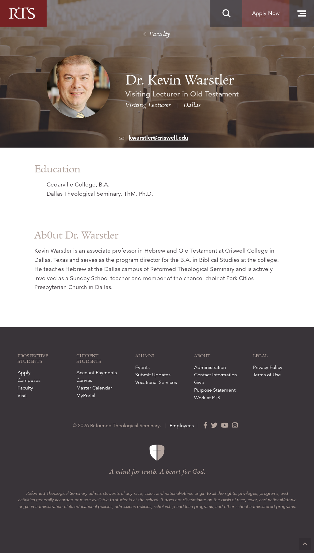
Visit (22, 396)
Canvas (84, 380)
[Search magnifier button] (226, 13)
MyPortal (85, 396)
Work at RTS (207, 398)
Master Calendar (94, 388)
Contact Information (215, 375)
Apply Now (266, 13)
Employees (182, 426)
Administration (210, 367)
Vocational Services (156, 382)
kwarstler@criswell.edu (158, 137)
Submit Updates (152, 375)
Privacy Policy (267, 367)
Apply (24, 373)
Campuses (28, 380)
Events (142, 367)
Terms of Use (267, 375)
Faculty (159, 34)
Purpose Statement (215, 390)
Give (199, 382)
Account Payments (96, 373)
